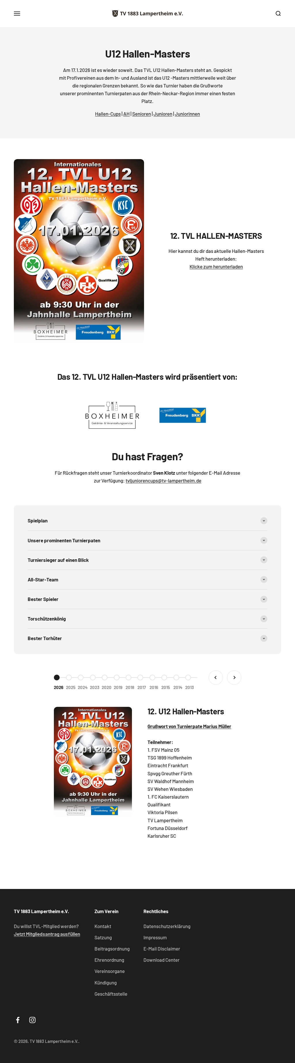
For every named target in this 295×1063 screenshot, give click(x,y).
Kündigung (105, 982)
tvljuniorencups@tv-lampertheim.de (163, 480)
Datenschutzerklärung (166, 926)
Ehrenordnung (109, 960)
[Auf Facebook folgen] (18, 1020)
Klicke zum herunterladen (216, 266)
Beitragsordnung (112, 948)
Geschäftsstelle (110, 994)
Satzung (103, 937)
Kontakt (102, 926)
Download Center (161, 960)
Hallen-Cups (108, 114)
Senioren (141, 114)
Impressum (155, 937)
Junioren (163, 114)
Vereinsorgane (109, 971)
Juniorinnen (187, 114)
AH (126, 114)
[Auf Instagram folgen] (32, 1020)
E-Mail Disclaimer (161, 948)
